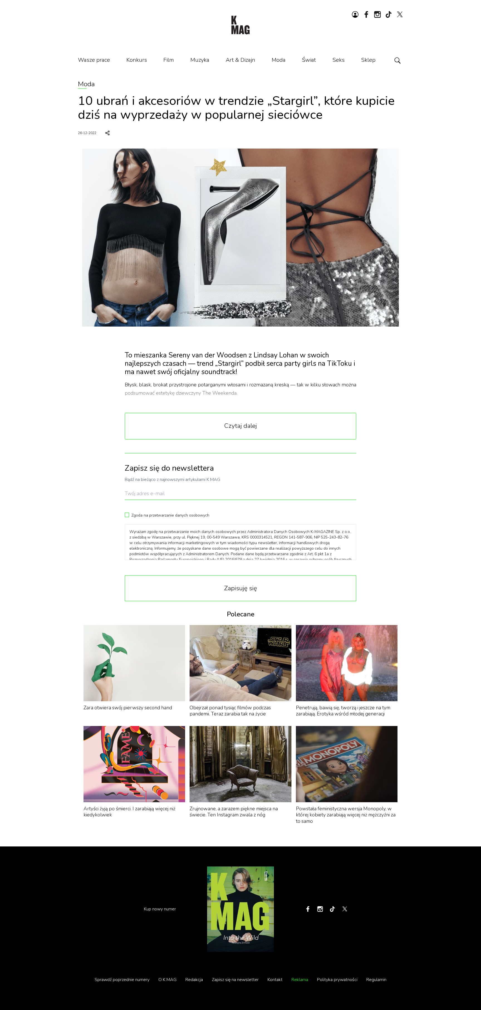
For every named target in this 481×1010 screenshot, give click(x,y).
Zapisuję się (240, 588)
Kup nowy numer (160, 909)
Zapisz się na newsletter (235, 980)
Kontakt (275, 980)
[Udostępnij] (107, 133)
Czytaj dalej (240, 425)
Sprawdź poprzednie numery (122, 980)
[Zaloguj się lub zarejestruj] (355, 14)
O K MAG (167, 980)
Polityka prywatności (337, 980)
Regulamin (376, 980)
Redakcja (194, 980)
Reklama (299, 980)
